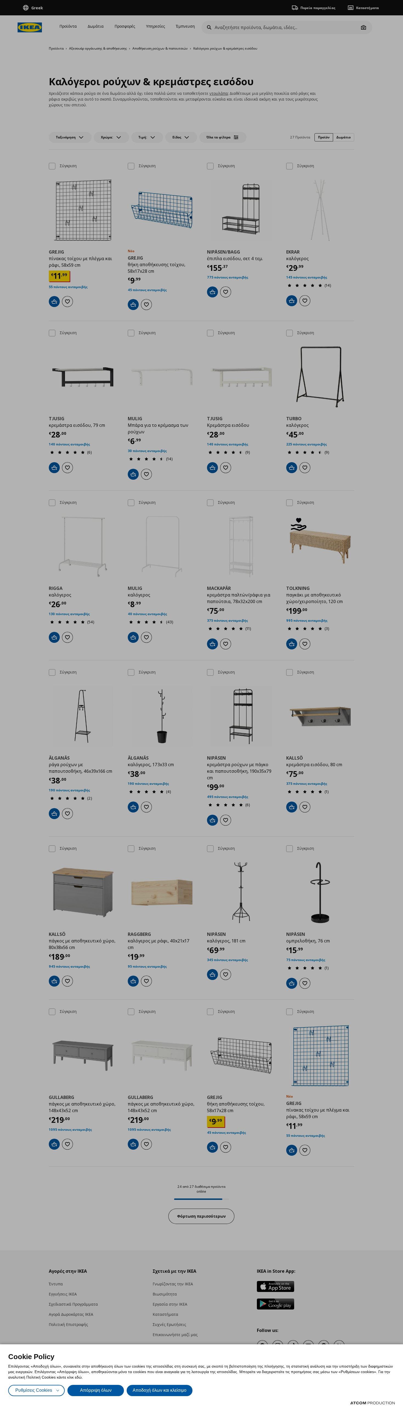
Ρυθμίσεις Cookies (33, 1390)
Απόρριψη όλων (96, 1390)
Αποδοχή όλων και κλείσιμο (159, 1390)
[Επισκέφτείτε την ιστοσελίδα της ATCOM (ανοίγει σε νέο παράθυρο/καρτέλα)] (372, 1403)
